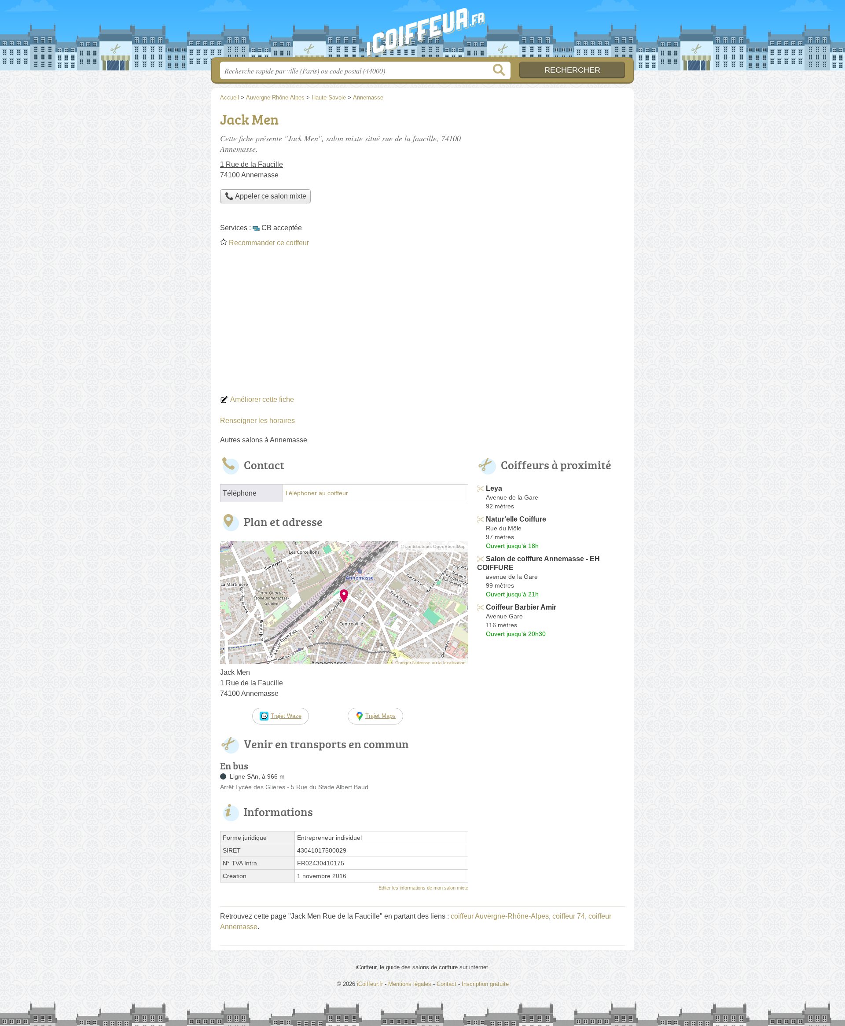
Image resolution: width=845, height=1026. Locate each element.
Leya (494, 488)
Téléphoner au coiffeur (316, 493)
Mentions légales (409, 984)
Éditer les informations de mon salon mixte (423, 887)
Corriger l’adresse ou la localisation (430, 662)
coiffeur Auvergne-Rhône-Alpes (500, 916)
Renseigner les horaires (257, 420)
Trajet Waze (286, 716)
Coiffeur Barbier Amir (521, 607)
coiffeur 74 (568, 916)
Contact (446, 984)
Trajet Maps (380, 716)
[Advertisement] (422, 324)
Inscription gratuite (485, 984)
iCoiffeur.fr (422, 31)
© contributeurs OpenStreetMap (433, 546)
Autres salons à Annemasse (263, 440)
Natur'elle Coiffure (516, 519)
